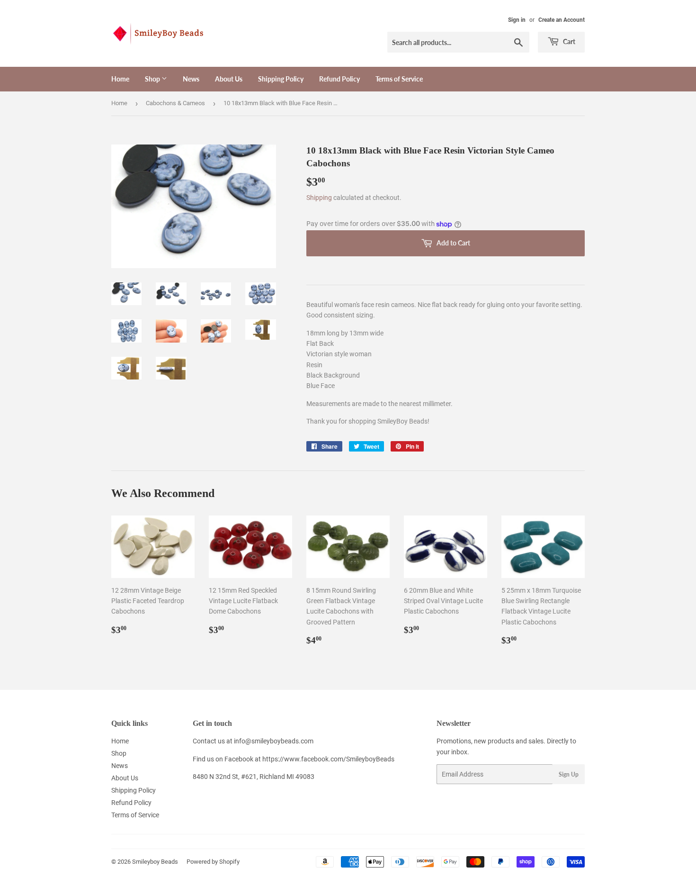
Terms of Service (399, 79)
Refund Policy (339, 79)
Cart (568, 41)
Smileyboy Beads (155, 861)
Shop (153, 79)
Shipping (319, 197)
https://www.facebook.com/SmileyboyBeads (328, 759)
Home (120, 79)
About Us (228, 79)
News (191, 79)
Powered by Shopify (213, 861)
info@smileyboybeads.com (273, 741)
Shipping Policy (280, 79)
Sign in (517, 20)
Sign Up (569, 774)
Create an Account (561, 20)
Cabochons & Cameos (175, 103)
